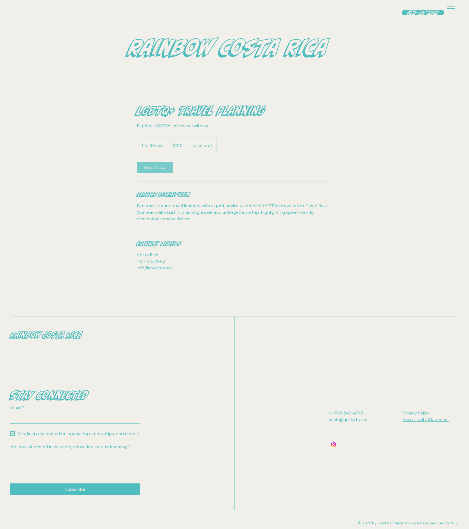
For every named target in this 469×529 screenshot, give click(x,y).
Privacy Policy (416, 413)
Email (17, 407)
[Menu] (450, 7)
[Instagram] (334, 445)
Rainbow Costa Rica (46, 334)
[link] (155, 167)
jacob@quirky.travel (347, 419)
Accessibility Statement (426, 419)
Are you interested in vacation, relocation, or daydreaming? (70, 446)
